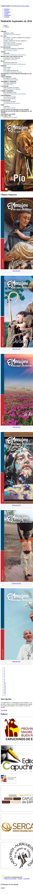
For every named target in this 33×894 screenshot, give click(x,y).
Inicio (5, 25)
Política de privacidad (10, 878)
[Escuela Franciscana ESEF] (8, 784)
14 (5, 689)
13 (5, 687)
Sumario (6, 10)
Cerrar (2, 888)
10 (5, 683)
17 (5, 694)
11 (5, 684)
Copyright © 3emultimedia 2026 (13, 877)
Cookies (20, 878)
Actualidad (7, 12)
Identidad (6, 9)
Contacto (6, 17)
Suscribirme (7, 15)
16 (5, 692)
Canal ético (26, 878)
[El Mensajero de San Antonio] (20, 6)
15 (5, 690)
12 (5, 686)
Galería (6, 13)
